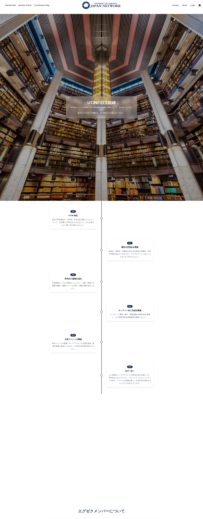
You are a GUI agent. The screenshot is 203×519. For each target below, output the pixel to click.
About (184, 5)
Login (192, 5)
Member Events (25, 5)
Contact (175, 5)
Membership (10, 5)
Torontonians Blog (41, 5)
